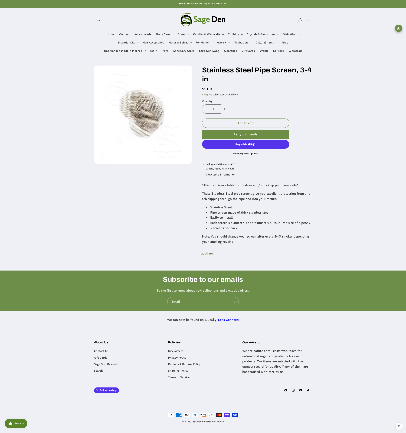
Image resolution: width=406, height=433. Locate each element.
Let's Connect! (228, 320)
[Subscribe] (234, 301)
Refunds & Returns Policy (184, 364)
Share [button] (209, 253)
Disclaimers (175, 351)
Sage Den (196, 421)
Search (98, 370)
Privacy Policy (177, 357)
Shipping (207, 94)
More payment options (245, 153)
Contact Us (101, 351)
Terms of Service (179, 377)
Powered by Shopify (213, 421)
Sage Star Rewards (106, 364)
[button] (98, 19)
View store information (221, 174)
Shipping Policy (178, 370)
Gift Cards (100, 357)
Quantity (207, 101)
